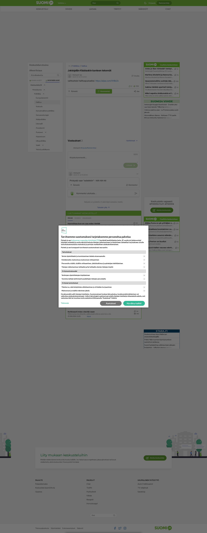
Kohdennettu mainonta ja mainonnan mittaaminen (80, 260)
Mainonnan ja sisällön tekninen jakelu (76, 291)
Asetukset (111, 303)
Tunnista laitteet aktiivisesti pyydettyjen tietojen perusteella (84, 279)
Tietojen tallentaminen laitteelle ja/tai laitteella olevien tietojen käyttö (87, 267)
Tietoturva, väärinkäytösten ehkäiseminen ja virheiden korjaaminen (87, 287)
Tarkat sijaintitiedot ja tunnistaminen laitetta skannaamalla (83, 256)
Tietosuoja (65, 303)
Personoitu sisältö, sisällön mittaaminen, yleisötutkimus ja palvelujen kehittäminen (92, 263)
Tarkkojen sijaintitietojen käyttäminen (76, 275)
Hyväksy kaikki (134, 303)
